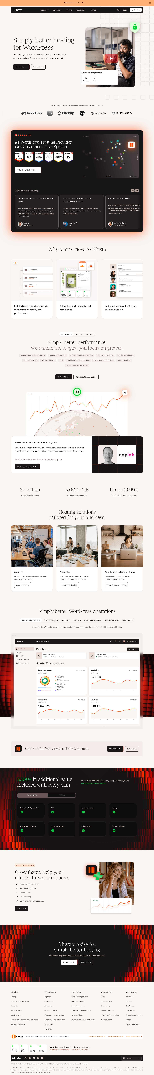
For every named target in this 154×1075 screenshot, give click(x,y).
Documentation (107, 1010)
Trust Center (53, 1050)
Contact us (130, 1006)
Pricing (13, 996)
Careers (129, 1001)
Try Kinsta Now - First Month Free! (74, 3)
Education (49, 1006)
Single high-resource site (55, 1020)
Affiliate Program (78, 1001)
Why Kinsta (130, 1010)
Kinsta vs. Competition (110, 1015)
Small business (51, 1010)
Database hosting (114, 1036)
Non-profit (49, 1024)
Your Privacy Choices (80, 1050)
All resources (106, 1020)
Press (128, 1020)
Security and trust (133, 1015)
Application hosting (96, 1036)
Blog (103, 996)
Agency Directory (78, 1015)
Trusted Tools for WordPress (83, 1020)
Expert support (78, 1006)
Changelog (105, 1006)
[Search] (118, 10)
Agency (48, 996)
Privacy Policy (65, 1050)
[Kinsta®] (18, 10)
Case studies (106, 1001)
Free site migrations (80, 996)
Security (14, 1006)
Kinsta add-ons (17, 1015)
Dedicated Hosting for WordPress (24, 1020)
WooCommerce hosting (54, 1015)
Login (125, 10)
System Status (17, 1024)
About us (129, 996)
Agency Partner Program (81, 1010)
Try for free (136, 10)
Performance (16, 1010)
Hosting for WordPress (20, 1001)
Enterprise (49, 1001)
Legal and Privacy (133, 1024)
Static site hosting (132, 1036)
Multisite (48, 1029)
